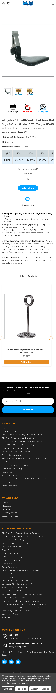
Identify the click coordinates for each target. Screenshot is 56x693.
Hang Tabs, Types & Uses (13, 597)
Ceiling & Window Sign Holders (16, 451)
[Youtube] (18, 661)
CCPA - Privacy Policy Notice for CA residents (22, 570)
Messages (6, 506)
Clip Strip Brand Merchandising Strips (18, 438)
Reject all (21, 688)
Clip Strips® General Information (16, 580)
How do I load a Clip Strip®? (15, 587)
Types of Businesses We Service (16, 543)
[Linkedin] (27, 199)
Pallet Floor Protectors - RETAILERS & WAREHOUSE (26, 479)
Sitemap (6, 617)
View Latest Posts (10, 614)
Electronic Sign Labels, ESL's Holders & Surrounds (24, 458)
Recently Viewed (9, 513)
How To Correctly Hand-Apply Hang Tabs (20, 601)
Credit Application (10, 567)
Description (28, 205)
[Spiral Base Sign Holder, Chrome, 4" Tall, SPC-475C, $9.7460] (26, 316)
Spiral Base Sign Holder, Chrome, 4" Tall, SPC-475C (27, 351)
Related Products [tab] (28, 276)
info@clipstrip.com (17, 646)
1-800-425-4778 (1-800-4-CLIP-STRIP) (26, 638)
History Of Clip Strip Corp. (13, 540)
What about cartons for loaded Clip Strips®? (22, 594)
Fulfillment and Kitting (12, 468)
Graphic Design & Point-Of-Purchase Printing (22, 536)
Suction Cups (8, 472)
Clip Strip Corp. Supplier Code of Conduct (21, 533)
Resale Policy (8, 574)
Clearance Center (9, 485)
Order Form (7, 550)
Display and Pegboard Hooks (15, 465)
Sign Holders (8, 428)
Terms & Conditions (11, 560)
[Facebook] (4, 661)
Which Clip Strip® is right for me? (17, 584)
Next (51, 338)
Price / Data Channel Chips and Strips (19, 445)
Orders (5, 502)
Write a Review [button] (37, 128)
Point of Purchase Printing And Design (19, 462)
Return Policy (8, 577)
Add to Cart (26, 362)
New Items (7, 482)
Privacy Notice (8, 563)
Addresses (6, 509)
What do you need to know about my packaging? (25, 604)
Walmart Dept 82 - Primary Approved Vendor (22, 441)
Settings (8, 688)
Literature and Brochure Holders (16, 448)
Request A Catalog (10, 553)
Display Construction (11, 455)
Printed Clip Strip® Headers (14, 591)
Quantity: (28, 173)
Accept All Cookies (40, 688)
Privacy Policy (22, 683)
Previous (2, 338)
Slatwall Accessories (11, 475)
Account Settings (10, 516)
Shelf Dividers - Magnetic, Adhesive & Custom (22, 434)
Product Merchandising (12, 431)
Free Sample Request (12, 546)
